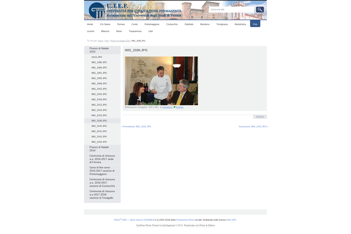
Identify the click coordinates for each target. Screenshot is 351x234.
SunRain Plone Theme (147, 225)
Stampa (260, 116)
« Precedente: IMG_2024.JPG (136, 126)
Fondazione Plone (185, 220)
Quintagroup (168, 225)
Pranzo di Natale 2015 (120, 41)
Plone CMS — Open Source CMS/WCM (134, 220)
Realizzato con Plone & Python (199, 225)
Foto (107, 41)
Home (100, 41)
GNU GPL (231, 220)
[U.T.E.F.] (132, 9)
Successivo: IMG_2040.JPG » (253, 126)
